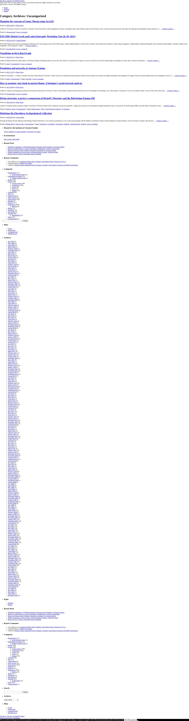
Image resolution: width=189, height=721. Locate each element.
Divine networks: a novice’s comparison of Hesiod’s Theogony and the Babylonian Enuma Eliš (47, 98)
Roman (83, 124)
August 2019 (12, 312)
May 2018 (11, 332)
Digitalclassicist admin (15, 176)
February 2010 (12, 471)
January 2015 (12, 385)
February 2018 (12, 335)
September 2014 (13, 390)
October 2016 (12, 356)
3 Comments (65, 109)
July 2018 (11, 330)
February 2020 (12, 305)
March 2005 (11, 574)
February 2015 (12, 383)
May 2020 (11, 301)
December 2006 (13, 537)
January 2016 (12, 367)
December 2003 (13, 595)
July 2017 (11, 344)
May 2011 (11, 445)
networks (28, 79)
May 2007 (11, 528)
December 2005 (13, 558)
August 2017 (12, 342)
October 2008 (12, 500)
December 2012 (13, 420)
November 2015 (13, 371)
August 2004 (12, 586)
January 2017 (12, 355)
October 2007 (12, 519)
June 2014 (11, 395)
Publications (11, 205)
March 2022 (11, 280)
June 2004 (11, 590)
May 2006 (11, 549)
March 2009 (11, 491)
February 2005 (12, 576)
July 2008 (11, 505)
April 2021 (11, 293)
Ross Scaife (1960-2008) (11, 139)
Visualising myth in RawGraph (15, 53)
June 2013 (11, 411)
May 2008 (11, 507)
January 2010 (12, 473)
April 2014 (11, 399)
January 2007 (12, 535)
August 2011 (12, 440)
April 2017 (11, 349)
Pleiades (10, 201)
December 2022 (13, 273)
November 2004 (13, 581)
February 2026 (12, 248)
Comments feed (13, 232)
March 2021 (11, 294)
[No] (137, 720)
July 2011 (11, 441)
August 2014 (12, 392)
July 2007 (11, 525)
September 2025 (13, 250)
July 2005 (11, 567)
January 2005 (12, 578)
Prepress (14, 206)
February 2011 (12, 450)
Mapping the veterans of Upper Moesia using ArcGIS (27, 21)
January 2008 (12, 514)
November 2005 (13, 560)
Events (10, 182)
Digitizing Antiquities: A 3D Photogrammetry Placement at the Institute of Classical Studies (36, 147)
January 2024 (12, 266)
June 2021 (11, 289)
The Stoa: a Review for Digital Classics (12, 1)
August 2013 (12, 408)
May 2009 (11, 487)
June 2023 (11, 268)
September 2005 (13, 563)
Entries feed (11, 230)
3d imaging (43, 124)
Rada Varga (19, 25)
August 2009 (12, 482)
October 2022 (12, 275)
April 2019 (11, 319)
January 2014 (12, 402)
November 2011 (13, 436)
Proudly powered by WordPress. (10, 718)
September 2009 (13, 480)
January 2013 (12, 418)
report (8, 64)
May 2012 (11, 427)
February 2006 (12, 555)
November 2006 (13, 539)
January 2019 (12, 323)
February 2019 (12, 321)
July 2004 (11, 588)
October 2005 (12, 562)
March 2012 (11, 431)
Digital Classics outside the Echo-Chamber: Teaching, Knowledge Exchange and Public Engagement (46, 165)
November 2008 (13, 498)
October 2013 (12, 406)
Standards (11, 210)
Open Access (19, 124)
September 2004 (13, 585)
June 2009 (11, 486)
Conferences (16, 185)
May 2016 (11, 360)
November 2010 (13, 455)
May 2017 (11, 348)
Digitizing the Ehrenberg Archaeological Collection (26, 113)
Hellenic (66, 124)
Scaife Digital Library (18, 174)
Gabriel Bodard (21, 40)
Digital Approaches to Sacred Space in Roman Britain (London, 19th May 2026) (33, 152)
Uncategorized (10, 32)
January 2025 (12, 257)
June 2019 (11, 316)
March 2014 (11, 401)
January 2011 (12, 452)
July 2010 (11, 463)
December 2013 (13, 404)
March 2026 (11, 247)
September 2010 (13, 459)
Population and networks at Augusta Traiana (22, 68)
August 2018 (12, 328)
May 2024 (11, 261)
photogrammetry (75, 124)
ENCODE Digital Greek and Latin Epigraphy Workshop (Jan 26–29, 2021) (38, 36)
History (6, 11)
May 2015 (11, 379)
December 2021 (13, 284)
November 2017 (13, 339)
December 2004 (13, 579)
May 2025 (11, 254)
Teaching (11, 213)
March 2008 (11, 510)
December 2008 (13, 496)
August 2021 (12, 287)
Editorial (6, 9)
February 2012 (12, 432)
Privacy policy (132, 720)
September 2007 (13, 521)
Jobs (9, 194)
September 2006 (13, 542)
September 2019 (13, 310)
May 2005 (11, 571)
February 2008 (12, 512)
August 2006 (12, 544)
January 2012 (12, 434)
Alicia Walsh (20, 117)
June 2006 (11, 548)
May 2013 (11, 413)
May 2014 (11, 397)
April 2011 (11, 447)
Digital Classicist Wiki (19, 178)
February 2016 (12, 365)
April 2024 (11, 263)
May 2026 (11, 243)
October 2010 (12, 457)
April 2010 (11, 468)
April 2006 (11, 551)
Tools (9, 217)
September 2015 (13, 374)
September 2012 (13, 424)
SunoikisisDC (16, 215)
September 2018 (13, 326)
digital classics (35, 109)
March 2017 (11, 351)
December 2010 (13, 454)
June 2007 (11, 526)
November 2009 (13, 477)
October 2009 (12, 478)
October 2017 (12, 340)
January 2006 (12, 556)
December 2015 (13, 369)
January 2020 (12, 307)
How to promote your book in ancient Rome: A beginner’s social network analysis (41, 83)
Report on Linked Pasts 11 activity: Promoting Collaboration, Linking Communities (34, 149)
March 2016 (11, 363)
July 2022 (11, 277)
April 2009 (11, 489)
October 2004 (12, 583)
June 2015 (11, 378)
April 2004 (11, 594)
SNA (42, 109)
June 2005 (11, 569)
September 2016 (13, 358)
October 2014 (12, 388)
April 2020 (11, 303)
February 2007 (12, 533)
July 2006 (11, 546)
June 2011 (11, 443)
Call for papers (16, 183)
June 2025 (11, 252)
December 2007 (13, 516)
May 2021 (11, 291)
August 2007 (12, 523)
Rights (10, 208)
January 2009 (12, 494)
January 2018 (12, 337)
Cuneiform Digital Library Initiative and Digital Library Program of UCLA (42, 161)
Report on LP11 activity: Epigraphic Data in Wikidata (24, 154)
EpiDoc (10, 180)
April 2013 (11, 415)
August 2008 (12, 503)
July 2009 (11, 484)
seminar (14, 190)
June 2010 (11, 464)
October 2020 (12, 298)
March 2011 (11, 448)
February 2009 (12, 493)
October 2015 (12, 372)
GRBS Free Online (26, 163)
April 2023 (11, 270)
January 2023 (12, 271)
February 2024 (12, 264)
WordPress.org (12, 234)
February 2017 (12, 353)
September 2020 (13, 300)
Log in (10, 228)
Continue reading (168, 29)
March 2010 (11, 470)
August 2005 (12, 565)
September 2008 (13, 501)
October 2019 (12, 309)
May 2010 (11, 466)
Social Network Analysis (53, 109)
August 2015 (12, 376)
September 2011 (13, 438)
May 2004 (11, 592)
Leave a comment (21, 32)
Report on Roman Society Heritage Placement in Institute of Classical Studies (32, 150)
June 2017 (11, 346)
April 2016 (11, 362)
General (10, 192)
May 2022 (11, 278)
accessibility (51, 124)
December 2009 (13, 475)
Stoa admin (11, 212)
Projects (8, 109)
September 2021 (13, 286)
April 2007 (11, 530)
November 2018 (13, 324)
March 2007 (11, 532)
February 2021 (12, 296)
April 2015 (11, 381)
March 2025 (11, 255)
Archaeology (59, 124)
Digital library (10, 124)
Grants (14, 187)
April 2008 (11, 509)
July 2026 (11, 241)
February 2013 (12, 417)
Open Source (12, 199)
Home (6, 8)
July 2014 (11, 394)
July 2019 (11, 314)
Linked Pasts (12, 196)
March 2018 (11, 333)
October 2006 (12, 540)
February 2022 (12, 282)
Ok (125, 720)
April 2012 (11, 429)
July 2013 (11, 409)
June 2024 (11, 259)
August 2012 (12, 425)
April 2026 (11, 245)
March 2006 (11, 553)
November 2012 (13, 422)
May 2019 (11, 317)
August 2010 (12, 461)
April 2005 (11, 572)
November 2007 (13, 517)
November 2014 (13, 386)
